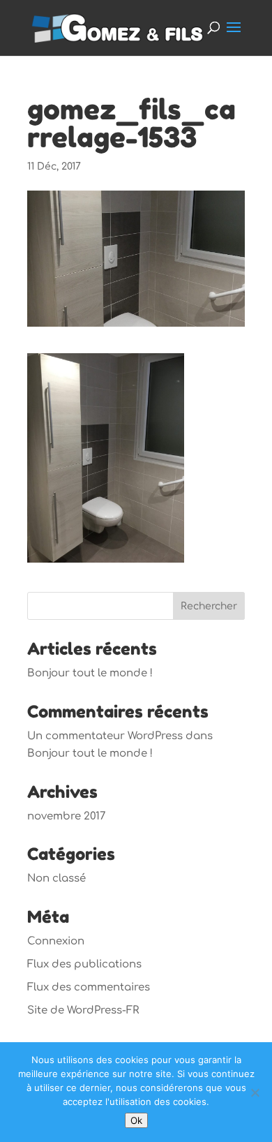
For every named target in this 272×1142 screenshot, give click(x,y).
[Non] (255, 1092)
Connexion (55, 941)
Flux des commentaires (88, 987)
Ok (136, 1120)
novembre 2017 (66, 816)
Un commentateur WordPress (105, 736)
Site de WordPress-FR (83, 1010)
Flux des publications (84, 964)
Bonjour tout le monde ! (90, 673)
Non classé (56, 878)
